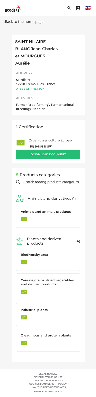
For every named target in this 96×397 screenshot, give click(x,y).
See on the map (32, 88)
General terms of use (48, 377)
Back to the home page (24, 21)
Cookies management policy (48, 383)
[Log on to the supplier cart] (78, 8)
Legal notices (48, 373)
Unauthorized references (48, 387)
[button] (88, 8)
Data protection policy (48, 380)
